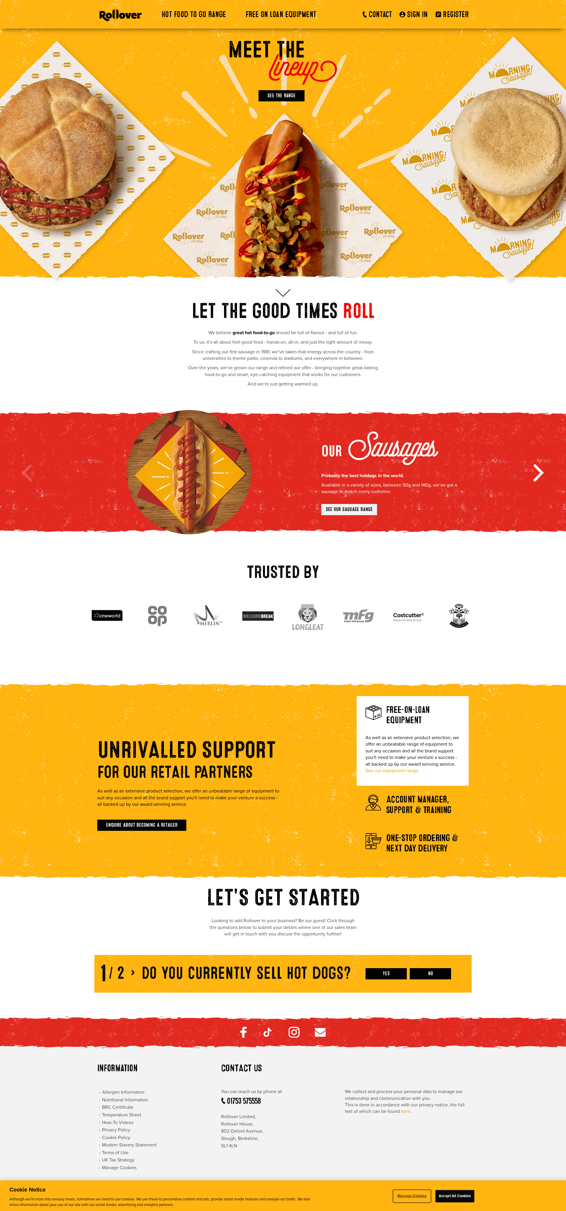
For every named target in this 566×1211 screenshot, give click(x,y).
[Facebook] (243, 1036)
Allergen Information (123, 1092)
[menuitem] (198, 14)
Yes (386, 974)
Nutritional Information (125, 1100)
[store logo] (120, 14)
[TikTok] (267, 1036)
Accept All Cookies (455, 1196)
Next (537, 472)
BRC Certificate (118, 1107)
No (430, 974)
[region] (283, 1195)
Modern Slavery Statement (129, 1145)
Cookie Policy (116, 1138)
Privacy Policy (116, 1130)
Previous (28, 472)
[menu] (236, 14)
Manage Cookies (412, 1196)
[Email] (320, 1035)
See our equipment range (392, 771)
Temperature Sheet (121, 1115)
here (405, 1111)
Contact (380, 14)
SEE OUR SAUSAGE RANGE (349, 509)
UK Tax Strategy (118, 1160)
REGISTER (456, 14)
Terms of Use (115, 1153)
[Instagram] (294, 1036)
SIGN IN (417, 14)
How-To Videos (117, 1123)
